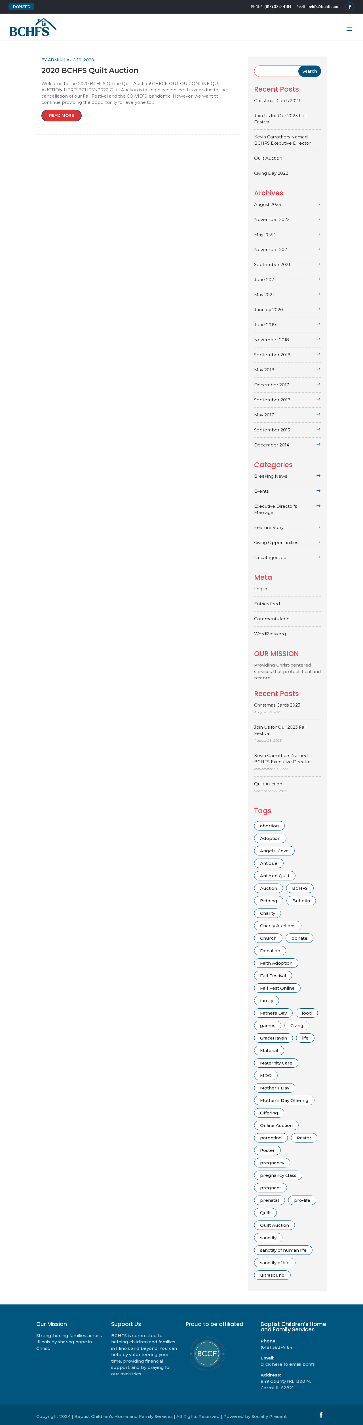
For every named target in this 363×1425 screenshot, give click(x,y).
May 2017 (264, 415)
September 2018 (272, 354)
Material (269, 1050)
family (266, 1000)
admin (55, 59)
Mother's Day (274, 1088)
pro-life (302, 1200)
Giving (296, 1025)
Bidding (268, 900)
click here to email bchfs (288, 1364)
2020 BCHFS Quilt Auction (90, 70)
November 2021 (271, 249)
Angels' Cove (274, 850)
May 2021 (264, 294)
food (307, 1013)
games (267, 1025)
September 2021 (272, 264)
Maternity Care (276, 1063)
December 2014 (271, 445)
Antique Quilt (275, 875)
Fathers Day (273, 1013)
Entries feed (267, 603)
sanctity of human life (283, 1250)
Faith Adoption (276, 963)
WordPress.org (270, 633)
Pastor (304, 1138)
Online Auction (276, 1125)
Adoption (270, 838)
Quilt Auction (268, 158)
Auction (268, 888)
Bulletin (301, 900)
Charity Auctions (278, 925)
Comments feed (272, 618)
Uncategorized (270, 557)
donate (299, 938)
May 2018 (264, 369)
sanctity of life (275, 1262)
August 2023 (267, 204)
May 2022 (264, 234)
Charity (267, 913)
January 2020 (268, 309)
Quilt (265, 1212)
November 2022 (272, 219)
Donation (270, 950)
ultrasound (272, 1275)
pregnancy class (278, 1175)
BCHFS (300, 888)
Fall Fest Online (277, 988)
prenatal (269, 1200)
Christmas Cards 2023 (277, 100)
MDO (266, 1075)
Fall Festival (273, 975)
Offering (269, 1113)
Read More (61, 115)
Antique (269, 863)
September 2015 (272, 430)
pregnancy (272, 1162)
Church (268, 938)
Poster (267, 1150)
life (305, 1038)
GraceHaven (273, 1038)
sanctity (268, 1237)
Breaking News (270, 476)
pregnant (270, 1187)
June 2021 (265, 279)
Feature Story (269, 527)
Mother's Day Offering (284, 1100)
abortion (269, 826)
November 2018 (271, 339)
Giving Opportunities (276, 542)
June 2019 (265, 324)
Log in (260, 588)
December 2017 (271, 384)
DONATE (21, 6)
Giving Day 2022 (271, 173)
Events (261, 491)
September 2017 (272, 399)
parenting (271, 1138)
